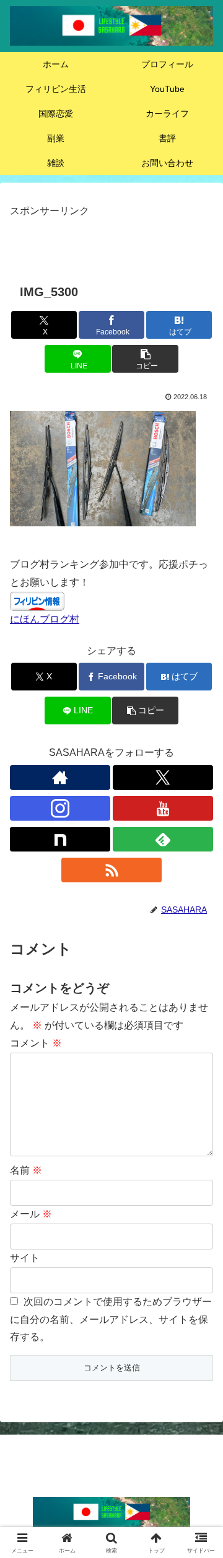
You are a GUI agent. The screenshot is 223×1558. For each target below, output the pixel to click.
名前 (26, 1170)
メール (31, 1214)
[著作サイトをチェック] (60, 777)
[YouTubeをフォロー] (163, 808)
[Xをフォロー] (163, 777)
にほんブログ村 (44, 619)
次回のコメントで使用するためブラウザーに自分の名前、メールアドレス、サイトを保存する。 (111, 1319)
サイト (25, 1258)
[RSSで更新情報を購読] (111, 870)
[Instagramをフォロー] (60, 808)
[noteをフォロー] (60, 839)
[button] (145, 359)
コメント (36, 1043)
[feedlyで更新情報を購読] (163, 839)
